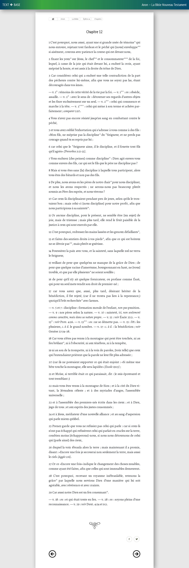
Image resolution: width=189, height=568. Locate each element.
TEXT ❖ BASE (11, 4)
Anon (63, 19)
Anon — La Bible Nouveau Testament (164, 4)
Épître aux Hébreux (86, 19)
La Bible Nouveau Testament (75, 19)
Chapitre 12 (98, 19)
